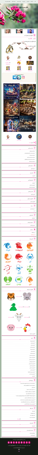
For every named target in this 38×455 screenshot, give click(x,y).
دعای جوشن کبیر (32, 209)
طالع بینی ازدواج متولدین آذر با (19, 7)
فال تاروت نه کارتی (32, 365)
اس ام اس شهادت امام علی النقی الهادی (30, 153)
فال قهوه (33, 183)
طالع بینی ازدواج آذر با (28, 35)
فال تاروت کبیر (33, 343)
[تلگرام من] (27, 442)
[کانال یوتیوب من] (11, 442)
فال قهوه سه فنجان (32, 185)
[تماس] (19, 442)
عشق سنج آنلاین (32, 225)
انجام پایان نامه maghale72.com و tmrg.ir (29, 385)
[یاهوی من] (29, 442)
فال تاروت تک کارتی (32, 355)
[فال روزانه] (11, 91)
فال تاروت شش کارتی (32, 363)
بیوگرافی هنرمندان (32, 433)
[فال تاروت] (28, 91)
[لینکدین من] (9, 442)
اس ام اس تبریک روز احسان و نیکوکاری (30, 159)
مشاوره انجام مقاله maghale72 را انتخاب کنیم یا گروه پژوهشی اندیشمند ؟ (25, 395)
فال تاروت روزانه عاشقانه (31, 372)
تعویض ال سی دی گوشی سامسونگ (30, 391)
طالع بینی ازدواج (30, 46)
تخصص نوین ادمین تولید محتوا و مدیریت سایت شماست (27, 399)
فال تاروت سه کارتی (32, 357)
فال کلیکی (33, 218)
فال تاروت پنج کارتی (32, 361)
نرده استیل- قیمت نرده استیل (31, 389)
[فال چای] (28, 124)
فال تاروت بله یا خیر (32, 374)
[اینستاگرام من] (22, 442)
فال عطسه (33, 426)
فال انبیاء (33, 175)
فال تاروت (28, 1)
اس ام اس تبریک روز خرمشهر (31, 157)
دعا (34, 211)
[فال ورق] (11, 124)
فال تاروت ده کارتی (32, 368)
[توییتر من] (16, 442)
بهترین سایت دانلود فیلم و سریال (30, 393)
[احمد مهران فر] (30, 31)
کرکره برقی (33, 387)
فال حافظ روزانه (8, 64)
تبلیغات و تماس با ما (7, 1)
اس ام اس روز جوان (32, 151)
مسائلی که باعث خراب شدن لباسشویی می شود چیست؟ (27, 383)
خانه (35, 1)
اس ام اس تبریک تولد (32, 161)
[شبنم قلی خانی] (8, 31)
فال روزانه (23, 1)
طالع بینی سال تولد (32, 333)
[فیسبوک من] (24, 442)
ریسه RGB (33, 232)
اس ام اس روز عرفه (32, 155)
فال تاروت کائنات (32, 347)
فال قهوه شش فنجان (32, 187)
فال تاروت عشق (32, 370)
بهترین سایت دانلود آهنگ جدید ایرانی (30, 397)
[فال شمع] (11, 108)
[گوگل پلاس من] (14, 442)
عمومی (30, 142)
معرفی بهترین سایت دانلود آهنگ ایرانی (30, 404)
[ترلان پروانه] (19, 31)
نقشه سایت (14, 447)
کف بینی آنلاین (33, 194)
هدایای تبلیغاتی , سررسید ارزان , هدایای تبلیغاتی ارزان (28, 402)
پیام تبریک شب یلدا (32, 417)
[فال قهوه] (28, 108)
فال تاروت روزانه (32, 341)
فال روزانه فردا (33, 435)
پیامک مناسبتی (19, 1)
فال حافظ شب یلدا (32, 415)
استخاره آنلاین (13, 1)
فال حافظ (32, 1)
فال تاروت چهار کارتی (32, 359)
